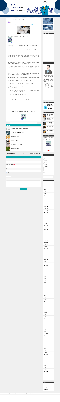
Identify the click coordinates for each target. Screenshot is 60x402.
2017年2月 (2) (45, 348)
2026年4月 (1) (45, 185)
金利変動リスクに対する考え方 (14, 140)
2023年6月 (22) (46, 231)
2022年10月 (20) (46, 246)
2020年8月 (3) (45, 293)
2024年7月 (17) (46, 206)
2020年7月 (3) (45, 295)
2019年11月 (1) (46, 310)
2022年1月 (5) (45, 263)
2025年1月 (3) (45, 195)
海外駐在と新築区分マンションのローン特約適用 (16, 144)
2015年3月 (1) (45, 365)
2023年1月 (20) (46, 240)
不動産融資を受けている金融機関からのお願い (35, 153)
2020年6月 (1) (45, 297)
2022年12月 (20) (46, 242)
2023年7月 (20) (46, 229)
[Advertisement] (14, 105)
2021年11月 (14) (46, 267)
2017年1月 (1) (45, 350)
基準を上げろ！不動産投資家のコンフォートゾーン (50, 131)
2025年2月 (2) (45, 193)
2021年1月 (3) (45, 284)
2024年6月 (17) (46, 208)
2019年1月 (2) (45, 320)
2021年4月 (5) (45, 278)
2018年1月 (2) (45, 331)
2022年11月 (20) (46, 244)
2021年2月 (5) (45, 282)
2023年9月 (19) (46, 225)
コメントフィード (46, 387)
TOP (12, 393)
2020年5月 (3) (45, 299)
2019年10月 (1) (46, 312)
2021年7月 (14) (46, 274)
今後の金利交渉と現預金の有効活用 (15, 136)
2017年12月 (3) (46, 333)
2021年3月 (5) (45, 280)
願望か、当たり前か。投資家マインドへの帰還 (50, 127)
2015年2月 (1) (45, 367)
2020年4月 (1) (45, 301)
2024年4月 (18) (46, 212)
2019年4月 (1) (45, 316)
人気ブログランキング (10, 42)
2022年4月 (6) (45, 257)
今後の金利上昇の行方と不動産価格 (11, 153)
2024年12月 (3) (46, 197)
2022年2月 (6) (45, 261)
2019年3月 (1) (45, 318)
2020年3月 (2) (45, 303)
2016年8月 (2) (45, 356)
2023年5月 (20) (46, 233)
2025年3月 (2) (45, 191)
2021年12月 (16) (46, 265)
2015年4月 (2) (45, 363)
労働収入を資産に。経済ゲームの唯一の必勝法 (50, 115)
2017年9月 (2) (45, 337)
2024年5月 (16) (46, 210)
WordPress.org (46, 389)
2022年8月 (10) (46, 250)
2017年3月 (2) (45, 346)
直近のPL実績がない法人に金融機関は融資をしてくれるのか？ (18, 132)
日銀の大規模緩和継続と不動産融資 (15, 148)
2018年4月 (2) (45, 327)
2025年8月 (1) (45, 187)
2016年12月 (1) (46, 352)
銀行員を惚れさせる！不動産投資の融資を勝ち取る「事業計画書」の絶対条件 (19, 128)
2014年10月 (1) (46, 371)
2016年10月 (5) (46, 354)
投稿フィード (45, 385)
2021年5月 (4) (45, 276)
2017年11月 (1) (46, 335)
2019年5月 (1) (45, 314)
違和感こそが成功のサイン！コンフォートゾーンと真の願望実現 (50, 123)
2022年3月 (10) (46, 259)
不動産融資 (9, 22)
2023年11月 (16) (46, 221)
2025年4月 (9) (45, 189)
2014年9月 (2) (45, 373)
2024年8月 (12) (46, 204)
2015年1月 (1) (45, 369)
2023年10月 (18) (46, 223)
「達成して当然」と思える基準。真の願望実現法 (50, 119)
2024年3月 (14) (46, 214)
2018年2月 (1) (45, 329)
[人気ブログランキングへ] (23, 118)
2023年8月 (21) (46, 227)
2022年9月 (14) (46, 248)
